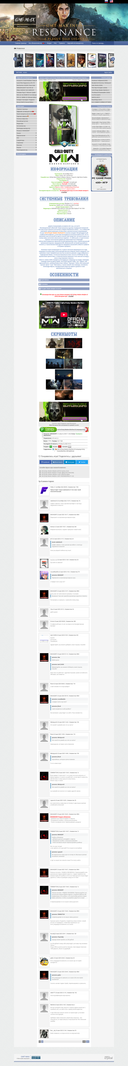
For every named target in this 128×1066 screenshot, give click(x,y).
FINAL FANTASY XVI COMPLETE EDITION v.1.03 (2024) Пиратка (25, 90)
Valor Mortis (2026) (97, 85)
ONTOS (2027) (96, 97)
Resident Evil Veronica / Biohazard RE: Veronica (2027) (101, 83)
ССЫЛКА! (64, 192)
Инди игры (20, 123)
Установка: (44, 284)
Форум (49, 43)
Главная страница (20, 43)
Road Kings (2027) (97, 100)
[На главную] (25, 23)
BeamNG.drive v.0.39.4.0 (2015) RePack (102, 140)
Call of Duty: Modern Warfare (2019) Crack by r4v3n (55, 471)
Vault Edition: (45, 280)
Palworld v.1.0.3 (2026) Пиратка (102, 149)
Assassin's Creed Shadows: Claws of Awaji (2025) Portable (27, 80)
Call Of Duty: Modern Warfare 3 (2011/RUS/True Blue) (55, 474)
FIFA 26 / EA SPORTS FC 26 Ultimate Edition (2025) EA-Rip (27, 95)
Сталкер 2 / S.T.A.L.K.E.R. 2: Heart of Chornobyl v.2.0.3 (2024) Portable (102, 109)
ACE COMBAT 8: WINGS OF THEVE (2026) (101, 102)
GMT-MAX (19, 72)
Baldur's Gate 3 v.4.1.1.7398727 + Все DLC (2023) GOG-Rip (102, 114)
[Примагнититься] (86, 431)
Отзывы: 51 (85, 80)
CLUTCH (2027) (96, 95)
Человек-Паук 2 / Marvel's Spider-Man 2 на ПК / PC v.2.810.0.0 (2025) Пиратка (27, 92)
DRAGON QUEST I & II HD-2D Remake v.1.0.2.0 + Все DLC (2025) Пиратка (26, 88)
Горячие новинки (22, 116)
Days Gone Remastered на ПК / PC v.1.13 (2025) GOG (102, 136)
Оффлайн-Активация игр (75, 43)
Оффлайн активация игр (24, 111)
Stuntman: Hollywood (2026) (100, 80)
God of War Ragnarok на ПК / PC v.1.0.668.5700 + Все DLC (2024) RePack (26, 83)
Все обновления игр (35, 43)
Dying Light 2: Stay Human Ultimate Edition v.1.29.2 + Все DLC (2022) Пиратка (102, 123)
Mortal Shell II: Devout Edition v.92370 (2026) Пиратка (25, 102)
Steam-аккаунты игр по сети (25, 114)
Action (25, 72)
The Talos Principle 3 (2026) (99, 88)
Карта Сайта (108, 72)
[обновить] (55, 438)
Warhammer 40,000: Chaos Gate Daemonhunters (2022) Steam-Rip (26, 85)
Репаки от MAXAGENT (23, 131)
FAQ (55, 43)
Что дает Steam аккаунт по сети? (51, 288)
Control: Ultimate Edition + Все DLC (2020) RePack (102, 131)
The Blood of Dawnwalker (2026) (101, 92)
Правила (62, 43)
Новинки (20, 48)
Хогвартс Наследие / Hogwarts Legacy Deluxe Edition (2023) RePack (25, 100)
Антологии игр (21, 126)
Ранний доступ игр (22, 121)
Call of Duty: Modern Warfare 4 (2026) (100, 90)
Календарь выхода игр (23, 128)
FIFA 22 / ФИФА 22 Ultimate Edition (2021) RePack (26, 97)
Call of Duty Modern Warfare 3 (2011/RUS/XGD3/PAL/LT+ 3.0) (57, 476)
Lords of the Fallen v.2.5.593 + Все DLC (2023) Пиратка (102, 127)
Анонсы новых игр (22, 119)
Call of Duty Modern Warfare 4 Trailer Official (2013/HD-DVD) (57, 473)
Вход (18, 26)
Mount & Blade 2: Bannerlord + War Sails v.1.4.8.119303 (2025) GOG (102, 118)
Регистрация (24, 26)
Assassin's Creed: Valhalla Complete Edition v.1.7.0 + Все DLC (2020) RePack (102, 144)
